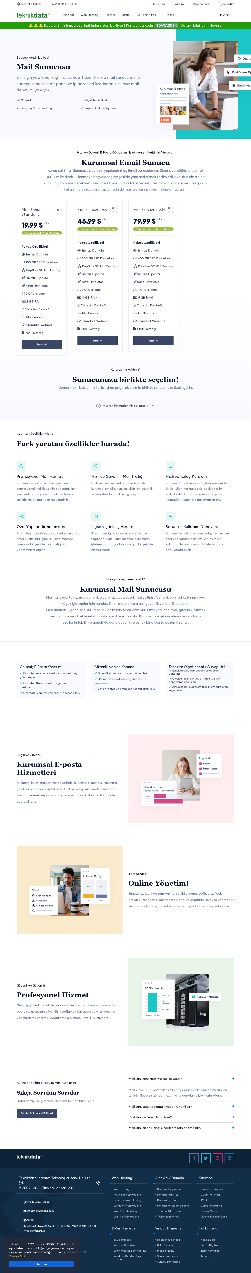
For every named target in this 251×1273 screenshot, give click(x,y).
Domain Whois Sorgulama (173, 1205)
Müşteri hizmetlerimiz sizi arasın (125, 406)
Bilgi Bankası (201, 4)
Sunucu (126, 15)
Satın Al (42, 344)
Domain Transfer (167, 1194)
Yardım (179, 4)
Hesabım (224, 15)
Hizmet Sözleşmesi (212, 1189)
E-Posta (168, 15)
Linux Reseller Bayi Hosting (130, 1250)
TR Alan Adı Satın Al (169, 1211)
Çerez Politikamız (211, 1205)
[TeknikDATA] (33, 14)
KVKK (204, 1200)
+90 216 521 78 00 (66, 4)
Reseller (110, 15)
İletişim (205, 1256)
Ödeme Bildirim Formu (214, 1216)
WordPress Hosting (125, 1211)
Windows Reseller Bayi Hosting (127, 1258)
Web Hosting (89, 15)
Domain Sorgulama (169, 1189)
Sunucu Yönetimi (167, 1256)
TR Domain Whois (168, 1216)
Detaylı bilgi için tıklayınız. (201, 25)
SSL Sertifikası (146, 15)
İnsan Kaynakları (211, 1250)
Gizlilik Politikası (210, 1194)
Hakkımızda (208, 1239)
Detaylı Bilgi (17, 1256)
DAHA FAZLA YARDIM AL (37, 1113)
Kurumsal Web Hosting (127, 1194)
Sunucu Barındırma (168, 1261)
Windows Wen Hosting (127, 1205)
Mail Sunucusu (165, 1250)
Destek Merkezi (31, 4)
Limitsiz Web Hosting (126, 1216)
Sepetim (228, 4)
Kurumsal (159, 4)
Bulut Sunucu (165, 1245)
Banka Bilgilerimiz (211, 1245)
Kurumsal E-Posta (124, 1245)
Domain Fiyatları (167, 1200)
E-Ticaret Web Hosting (128, 1200)
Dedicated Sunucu (168, 1239)
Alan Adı (68, 15)
